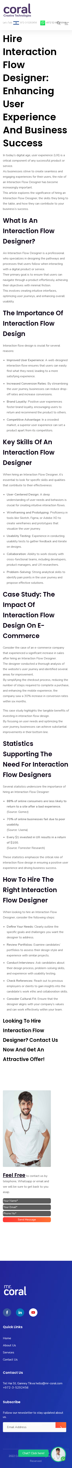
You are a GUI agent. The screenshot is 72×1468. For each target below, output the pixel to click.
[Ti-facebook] (7, 1312)
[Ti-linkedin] (20, 1312)
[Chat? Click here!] (58, 1454)
